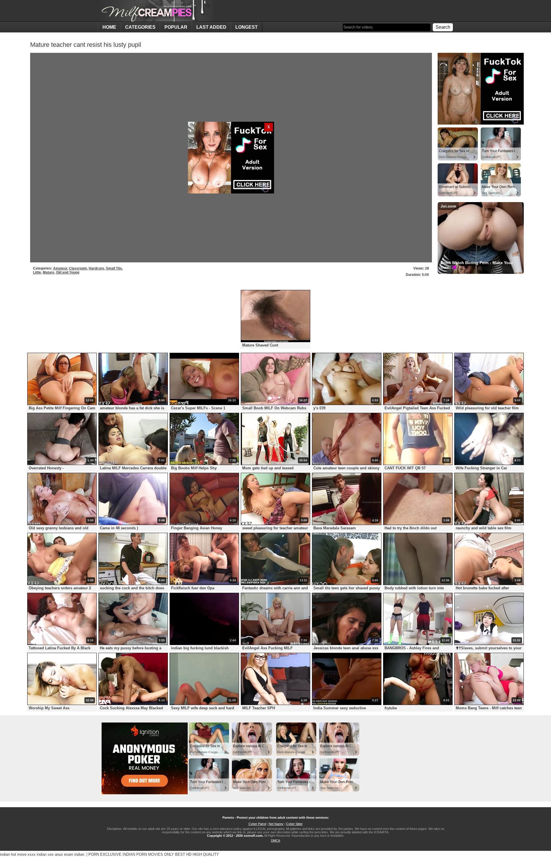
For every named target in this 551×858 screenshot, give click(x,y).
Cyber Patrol (257, 824)
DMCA (275, 840)
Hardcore (96, 268)
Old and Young (67, 272)
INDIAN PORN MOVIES (143, 854)
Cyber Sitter (294, 824)
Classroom (78, 268)
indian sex (45, 854)
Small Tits (114, 268)
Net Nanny (276, 824)
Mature (48, 272)
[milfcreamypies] (155, 11)
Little (37, 272)
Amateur (60, 268)
